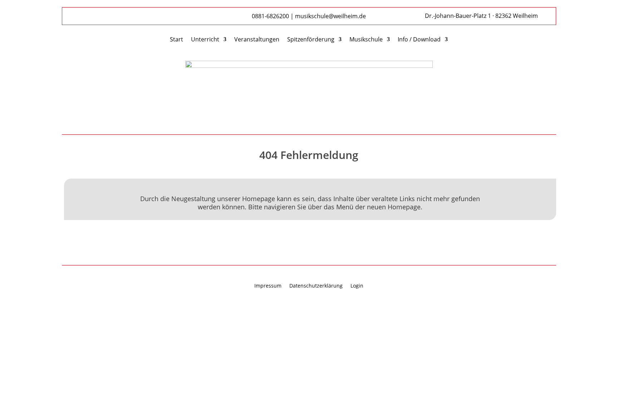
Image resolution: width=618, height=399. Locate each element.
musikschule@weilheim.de (330, 16)
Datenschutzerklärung (316, 286)
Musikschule (366, 40)
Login (356, 286)
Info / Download (419, 40)
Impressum (267, 286)
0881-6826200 (270, 16)
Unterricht (205, 40)
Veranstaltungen (256, 40)
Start (176, 40)
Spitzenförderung (310, 40)
